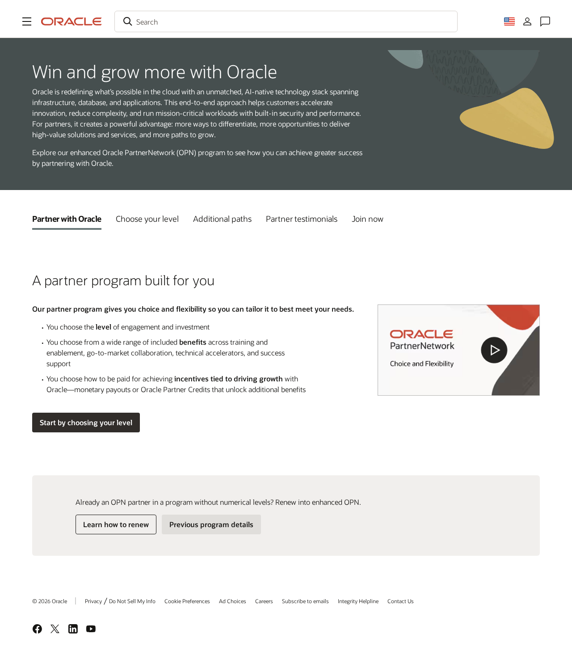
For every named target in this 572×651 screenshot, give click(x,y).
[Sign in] (527, 21)
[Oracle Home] (71, 21)
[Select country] (509, 21)
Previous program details (211, 524)
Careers (264, 600)
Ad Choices (232, 600)
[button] (26, 21)
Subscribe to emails (305, 600)
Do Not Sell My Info (132, 600)
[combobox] (286, 21)
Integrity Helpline (358, 600)
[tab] (66, 218)
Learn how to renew (116, 524)
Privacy (93, 600)
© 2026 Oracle (49, 600)
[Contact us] (545, 21)
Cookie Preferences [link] (187, 600)
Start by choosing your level (86, 422)
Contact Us (400, 600)
